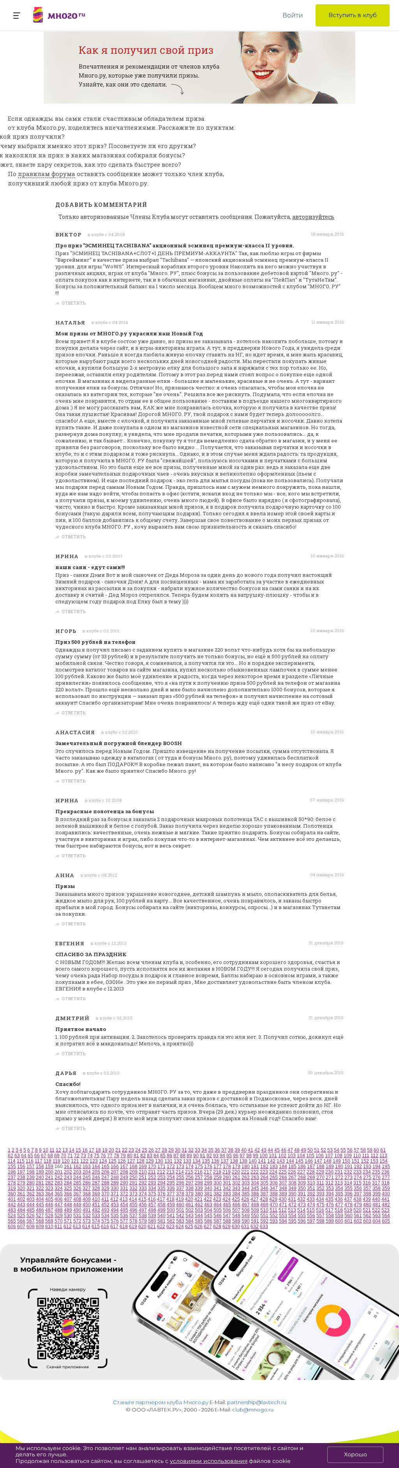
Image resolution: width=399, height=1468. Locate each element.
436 (339, 1199)
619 (133, 1226)
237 (12, 1177)
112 (374, 1155)
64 (23, 1155)
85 (163, 1155)
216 (198, 1172)
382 (218, 1194)
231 (339, 1172)
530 (68, 1215)
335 (161, 1188)
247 (105, 1177)
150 (346, 1161)
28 (164, 1150)
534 (105, 1215)
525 (21, 1215)
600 (339, 1221)
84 (156, 1155)
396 (348, 1194)
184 (283, 1166)
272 (339, 1177)
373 (133, 1194)
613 (77, 1226)
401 (12, 1199)
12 (58, 1150)
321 (30, 1188)
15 (78, 1150)
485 (30, 1210)
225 (283, 1172)
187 (311, 1166)
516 (320, 1210)
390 (292, 1194)
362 (30, 1194)
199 (40, 1172)
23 (131, 1150)
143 (281, 1161)
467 (246, 1204)
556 (311, 1215)
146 (309, 1161)
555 (302, 1215)
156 (21, 1166)
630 (236, 1226)
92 (209, 1155)
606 (12, 1226)
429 (273, 1199)
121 (75, 1161)
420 (189, 1199)
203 (77, 1172)
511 (273, 1210)
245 (87, 1177)
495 (124, 1210)
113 (383, 1155)
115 (21, 1161)
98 (249, 1155)
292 (143, 1183)
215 (189, 1172)
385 (246, 1194)
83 (149, 1155)
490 (77, 1210)
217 (208, 1172)
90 (196, 1155)
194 (377, 1166)
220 (236, 1172)
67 (43, 1155)
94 (222, 1155)
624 (180, 1226)
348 (283, 1188)
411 (105, 1199)
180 (246, 1166)
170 (152, 1166)
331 (124, 1188)
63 (17, 1155)
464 (218, 1204)
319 (12, 1188)
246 (96, 1177)
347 (274, 1188)
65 (30, 1155)
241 (49, 1177)
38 (230, 1150)
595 (292, 1221)
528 (49, 1215)
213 (170, 1172)
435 (329, 1199)
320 (21, 1188)
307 (283, 1183)
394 (330, 1194)
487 (49, 1210)
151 (355, 1161)
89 (189, 1155)
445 (40, 1204)
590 (246, 1221)
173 (180, 1166)
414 (133, 1199)
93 (216, 1155)
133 (187, 1161)
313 (339, 1183)
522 (376, 1210)
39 (237, 1150)
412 (114, 1199)
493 (105, 1210)
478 (348, 1204)
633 (264, 1226)
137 (225, 1161)
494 (115, 1210)
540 (161, 1215)
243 (68, 1177)
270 (320, 1177)
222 (255, 1172)
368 (87, 1194)
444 (30, 1204)
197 (21, 1172)
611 (58, 1226)
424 (226, 1199)
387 (264, 1194)
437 (348, 1199)
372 (124, 1194)
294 (161, 1183)
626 (198, 1226)
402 (21, 1199)
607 (21, 1226)
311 (320, 1183)
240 (40, 1177)
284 (68, 1183)
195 (386, 1166)
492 (96, 1210)
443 (21, 1204)
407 (68, 1199)
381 (208, 1194)
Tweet (334, 303)
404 (40, 1199)
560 (348, 1215)
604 (377, 1221)
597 (311, 1221)
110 (357, 1155)
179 (236, 1166)
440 (376, 1199)
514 (301, 1210)
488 (59, 1210)
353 (330, 1188)
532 (87, 1215)
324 (59, 1188)
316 (367, 1183)
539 (152, 1215)
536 (124, 1215)
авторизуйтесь (313, 216)
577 (124, 1221)
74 (90, 1155)
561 (358, 1215)
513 (292, 1210)
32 (191, 1150)
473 (302, 1204)
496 (133, 1210)
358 (377, 1188)
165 (105, 1166)
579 (143, 1221)
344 (246, 1188)
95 (229, 1155)
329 (105, 1188)
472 (292, 1204)
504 (208, 1210)
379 (189, 1194)
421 (198, 1199)
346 (264, 1188)
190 (339, 1166)
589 (236, 1221)
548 (236, 1215)
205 (96, 1172)
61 (383, 1150)
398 (367, 1194)
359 (386, 1188)
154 (384, 1161)
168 (133, 1166)
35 (211, 1150)
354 (339, 1188)
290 (124, 1183)
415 (142, 1199)
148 (327, 1161)
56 (350, 1150)
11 (52, 1150)
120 (66, 1161)
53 (330, 1150)
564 (386, 1215)
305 (264, 1183)
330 (115, 1188)
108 (338, 1155)
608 (30, 1226)
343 (236, 1188)
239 (30, 1177)
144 (290, 1161)
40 (244, 1150)
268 (302, 1177)
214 (180, 1172)
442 (12, 1204)
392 (311, 1194)
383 (227, 1194)
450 (87, 1204)
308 (292, 1183)
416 (152, 1199)
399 (377, 1194)
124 (103, 1161)
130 (159, 1161)
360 (12, 1194)
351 (311, 1188)
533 (96, 1215)
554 (292, 1215)
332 (133, 1188)
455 (133, 1204)
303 (246, 1183)
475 (320, 1204)
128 (140, 1161)
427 (255, 1199)
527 (40, 1215)
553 (283, 1215)
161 (68, 1166)
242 (59, 1177)
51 (317, 1150)
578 (133, 1221)
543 (189, 1215)
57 (356, 1150)
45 (277, 1150)
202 (68, 1172)
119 (56, 1161)
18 (98, 1150)
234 (367, 1172)
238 (21, 1177)
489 (68, 1210)
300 (218, 1183)
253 (161, 1177)
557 (320, 1215)
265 (274, 1177)
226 (292, 1172)
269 (311, 1177)
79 (123, 1155)
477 (339, 1204)
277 (386, 1177)
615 (96, 1226)
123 (94, 1161)
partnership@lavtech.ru (256, 1402)
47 (290, 1150)
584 (189, 1221)
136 (215, 1161)
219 (226, 1172)
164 (96, 1166)
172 (171, 1166)
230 (329, 1172)
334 (152, 1188)
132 (178, 1161)
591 (255, 1221)
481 (377, 1204)
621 (152, 1226)
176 (208, 1166)
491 (87, 1210)
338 (189, 1188)
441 (385, 1199)
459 (171, 1204)
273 (348, 1177)
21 (118, 1150)
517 (329, 1210)
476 (330, 1204)
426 (245, 1199)
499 (161, 1210)
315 (357, 1183)
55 (343, 1150)
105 (310, 1155)
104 (301, 1155)
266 (283, 1177)
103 (292, 1155)
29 (171, 1150)
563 (377, 1215)
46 (283, 1150)
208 (124, 1172)
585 (199, 1221)
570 (59, 1221)
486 (40, 1210)
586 (208, 1221)
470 (274, 1204)
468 (255, 1204)
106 (320, 1155)
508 (246, 1210)
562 (367, 1215)
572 (77, 1221)
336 (171, 1188)
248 (115, 1177)
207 (115, 1172)
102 (282, 1155)
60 (376, 1150)
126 (122, 1161)
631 (245, 1226)
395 (339, 1194)
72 (76, 1155)
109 (348, 1155)
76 (103, 1155)
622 (161, 1226)
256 (189, 1177)
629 (226, 1226)
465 (227, 1204)
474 (311, 1204)
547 (227, 1215)
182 (264, 1166)
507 (236, 1210)
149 (337, 1161)
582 (171, 1221)
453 (115, 1204)
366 (68, 1194)
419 (180, 1199)
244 (77, 1177)
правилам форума (46, 174)
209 (133, 1172)
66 (37, 1155)
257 (199, 1177)
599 (330, 1221)
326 (77, 1188)
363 (40, 1194)
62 (10, 1155)
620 (142, 1226)
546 (218, 1215)
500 (171, 1210)
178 (227, 1166)
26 (151, 1150)
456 (143, 1204)
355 (348, 1188)
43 (264, 1150)
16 (85, 1150)
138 (234, 1161)
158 (40, 1166)
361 (21, 1194)
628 (217, 1226)
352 (320, 1188)
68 (50, 1155)
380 (199, 1194)
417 (161, 1199)
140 (253, 1161)
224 (273, 1172)
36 (217, 1150)
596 (302, 1221)
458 (161, 1204)
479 (358, 1204)
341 (218, 1188)
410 (96, 1199)
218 (217, 1172)
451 (96, 1204)
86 (169, 1155)
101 (273, 1155)
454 (124, 1204)
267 (292, 1177)
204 (87, 1172)
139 (243, 1161)
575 (105, 1221)
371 (115, 1194)
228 (311, 1172)
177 (218, 1166)
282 (49, 1183)
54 (336, 1150)
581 (161, 1221)
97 (242, 1155)
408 (77, 1199)
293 (152, 1183)
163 (87, 1166)
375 (152, 1194)
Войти (292, 15)
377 (171, 1194)
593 (274, 1221)
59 (370, 1150)
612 (68, 1226)
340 (208, 1188)
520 (357, 1210)
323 (49, 1188)
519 (348, 1210)
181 (255, 1166)
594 (283, 1221)
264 (264, 1177)
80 (129, 1155)
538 (143, 1215)
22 (124, 1150)
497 (143, 1210)
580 (152, 1221)
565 (12, 1221)
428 (264, 1199)
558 (330, 1215)
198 (30, 1172)
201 (59, 1172)
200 (49, 1172)
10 (45, 1150)
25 (144, 1150)
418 (170, 1199)
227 (301, 1172)
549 (246, 1215)
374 (143, 1194)
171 (161, 1166)
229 (320, 1172)
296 (180, 1183)
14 (71, 1150)
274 (358, 1177)
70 (63, 1155)
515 (311, 1210)
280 (30, 1183)
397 (358, 1194)
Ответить (74, 303)
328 (96, 1188)
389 (283, 1194)
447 (59, 1204)
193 (367, 1166)
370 (105, 1194)
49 (303, 1150)
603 (367, 1221)
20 (111, 1150)
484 (21, 1210)
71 (70, 1155)
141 (262, 1161)
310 (311, 1183)
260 (227, 1177)
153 (374, 1161)
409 (87, 1199)
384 (236, 1194)
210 (143, 1172)
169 (143, 1166)
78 (116, 1155)
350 (302, 1188)
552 (274, 1215)
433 (311, 1199)
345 (255, 1188)
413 (124, 1199)
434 (320, 1199)
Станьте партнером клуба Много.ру (160, 1402)
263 (255, 1177)
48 (297, 1150)
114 (12, 1161)
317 (376, 1183)
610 (49, 1226)
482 (386, 1204)
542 (180, 1215)
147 (318, 1161)
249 (124, 1177)
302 (236, 1183)
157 (30, 1166)
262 (246, 1177)
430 (283, 1199)
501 (180, 1210)
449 (77, 1204)
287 (96, 1183)
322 (40, 1188)
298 (199, 1183)
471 (283, 1204)
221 (245, 1172)
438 (357, 1199)
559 (339, 1215)
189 (330, 1166)
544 (199, 1215)
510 (264, 1210)
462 (199, 1204)
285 (77, 1183)
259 (218, 1177)
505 (218, 1210)
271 (330, 1177)
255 (180, 1177)
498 (152, 1210)
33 (197, 1150)
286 (87, 1183)
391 (302, 1194)
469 (264, 1204)
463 (208, 1204)
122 (84, 1161)
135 (206, 1161)
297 (189, 1183)
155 (12, 1166)
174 (189, 1166)
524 (12, 1215)
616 (105, 1226)
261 (236, 1177)
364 (49, 1194)
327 (87, 1188)
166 (115, 1166)
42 (257, 1150)
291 (133, 1183)
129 (150, 1161)
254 (171, 1177)
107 (329, 1155)
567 (30, 1221)
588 (227, 1221)
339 (199, 1188)
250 (133, 1177)
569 (49, 1221)
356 (358, 1188)
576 (115, 1221)
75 (96, 1155)
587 (218, 1221)
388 (274, 1194)
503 (199, 1210)
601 (348, 1221)
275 (367, 1177)
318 (385, 1183)
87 (176, 1155)
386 (255, 1194)
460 (180, 1204)
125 (112, 1161)
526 (30, 1215)
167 (124, 1166)
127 (131, 1161)
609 (40, 1226)
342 (227, 1188)
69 (57, 1155)
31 (184, 1150)
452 (105, 1204)
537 (133, 1215)
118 (47, 1161)
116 (30, 1161)
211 (152, 1172)
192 (358, 1166)
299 (208, 1183)
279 (21, 1183)
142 (271, 1161)
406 (59, 1199)
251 (143, 1177)
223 (264, 1172)
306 (274, 1183)
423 (217, 1199)
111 (365, 1155)
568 (40, 1221)
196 (12, 1172)
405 (49, 1199)
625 (189, 1226)
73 (83, 1155)
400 (386, 1194)
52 (323, 1150)
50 (310, 1150)
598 (320, 1221)
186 (302, 1166)
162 (77, 1166)
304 (255, 1183)
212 (161, 1172)
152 (365, 1161)
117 (38, 1161)
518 (339, 1210)
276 (377, 1177)
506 (227, 1210)
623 (170, 1226)
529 (59, 1215)
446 (49, 1204)
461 (189, 1204)
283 (59, 1183)
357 (367, 1188)
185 (292, 1166)
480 (367, 1204)
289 (115, 1183)
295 (171, 1183)
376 (161, 1194)
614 (86, 1226)
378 (180, 1194)
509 (255, 1210)
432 (301, 1199)
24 (138, 1150)
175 (199, 1166)
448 (68, 1204)
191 (348, 1166)
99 (255, 1155)
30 (177, 1150)
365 (59, 1194)
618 (124, 1226)
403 (30, 1199)
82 (143, 1155)
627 (208, 1226)
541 (171, 1215)
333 (143, 1188)
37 (224, 1150)
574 (96, 1221)
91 (202, 1155)
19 (105, 1150)
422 (208, 1199)
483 (12, 1210)
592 (264, 1221)
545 (208, 1215)
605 (386, 1221)
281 (40, 1183)
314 (348, 1183)
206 (105, 1172)
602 (358, 1221)
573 (87, 1221)
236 (385, 1172)
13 (65, 1150)
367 (77, 1194)
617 (114, 1226)
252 (152, 1177)
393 (320, 1194)
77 (110, 1155)
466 (236, 1204)
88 (182, 1155)
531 (77, 1215)
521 (367, 1210)
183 (274, 1166)
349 (292, 1188)
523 (385, 1210)
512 (283, 1210)
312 (329, 1183)
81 (136, 1155)
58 (363, 1150)
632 (255, 1226)
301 (227, 1183)
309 (302, 1183)
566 (21, 1221)
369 (96, 1194)
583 (180, 1221)
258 (208, 1177)
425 (236, 1199)
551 (264, 1215)
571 (68, 1221)
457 (152, 1204)
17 (91, 1150)
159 (49, 1166)
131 (168, 1161)
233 (357, 1172)
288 (105, 1183)
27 (158, 1150)
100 (264, 1155)
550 (255, 1215)
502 (189, 1210)
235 (376, 1172)
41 (250, 1150)
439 (367, 1199)
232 (348, 1172)
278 (12, 1183)
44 (270, 1150)
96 (235, 1155)
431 (292, 1199)
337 (180, 1188)
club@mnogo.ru (253, 1409)
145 (299, 1161)
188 (320, 1166)
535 (115, 1215)
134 (196, 1161)
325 (68, 1188)
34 (204, 1150)
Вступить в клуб (352, 15)
